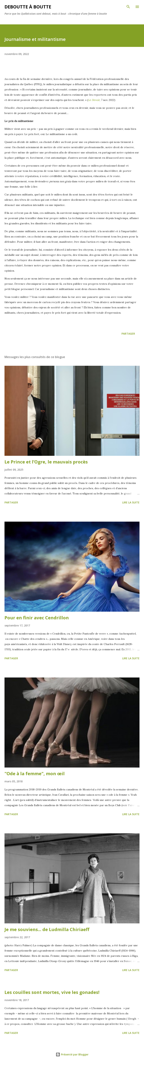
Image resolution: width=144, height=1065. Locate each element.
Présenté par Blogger (74, 1054)
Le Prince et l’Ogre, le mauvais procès (46, 462)
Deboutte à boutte (27, 7)
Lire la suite (131, 502)
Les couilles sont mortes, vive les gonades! (51, 992)
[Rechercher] (128, 7)
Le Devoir (94, 100)
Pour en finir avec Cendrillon (36, 617)
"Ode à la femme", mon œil (34, 773)
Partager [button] (128, 333)
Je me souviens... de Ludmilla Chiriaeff (46, 929)
